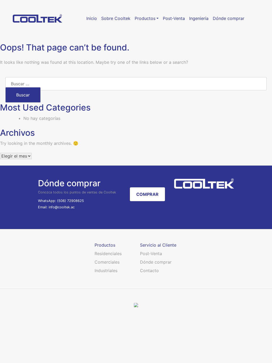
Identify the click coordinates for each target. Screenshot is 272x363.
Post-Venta (151, 253)
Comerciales (107, 262)
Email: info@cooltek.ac (56, 207)
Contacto (149, 270)
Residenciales (108, 253)
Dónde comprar (156, 262)
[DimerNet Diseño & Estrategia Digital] (136, 304)
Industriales (106, 270)
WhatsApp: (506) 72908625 (61, 201)
